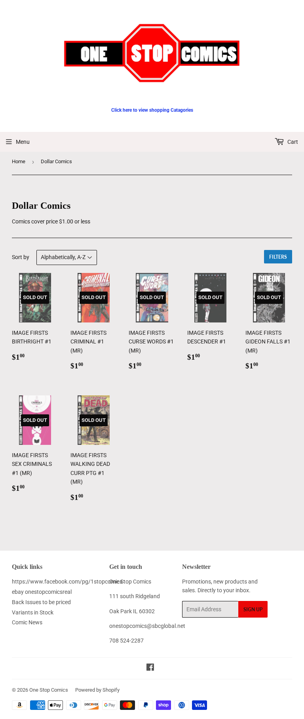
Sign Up (252, 609)
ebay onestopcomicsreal (42, 592)
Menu (23, 142)
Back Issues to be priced (41, 602)
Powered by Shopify (97, 690)
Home (18, 161)
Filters (278, 257)
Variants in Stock (32, 612)
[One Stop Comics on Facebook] (150, 668)
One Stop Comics (48, 690)
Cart (292, 142)
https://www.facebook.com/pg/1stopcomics (67, 581)
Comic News (27, 622)
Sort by (20, 257)
